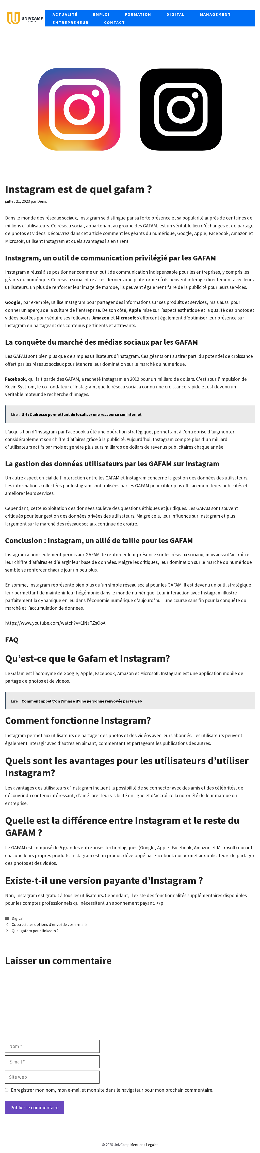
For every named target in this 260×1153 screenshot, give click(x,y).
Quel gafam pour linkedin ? (35, 930)
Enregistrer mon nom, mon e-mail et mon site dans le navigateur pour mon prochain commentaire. (112, 1090)
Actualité (65, 14)
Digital (176, 14)
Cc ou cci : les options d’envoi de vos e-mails (50, 924)
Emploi (101, 14)
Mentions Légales (144, 1144)
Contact (114, 22)
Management (215, 14)
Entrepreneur (71, 22)
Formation (138, 14)
